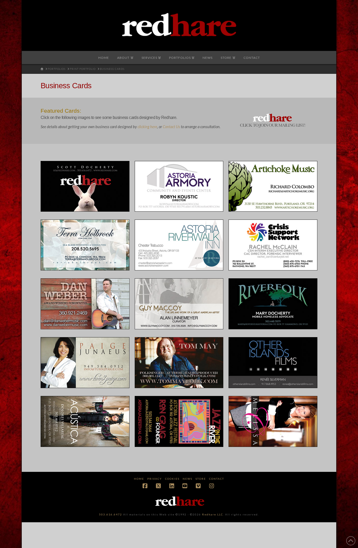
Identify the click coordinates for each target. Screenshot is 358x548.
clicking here (147, 126)
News (187, 478)
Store (201, 478)
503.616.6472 (110, 514)
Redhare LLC (212, 514)
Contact (216, 478)
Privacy (154, 478)
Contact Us (171, 126)
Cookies (172, 478)
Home (139, 478)
